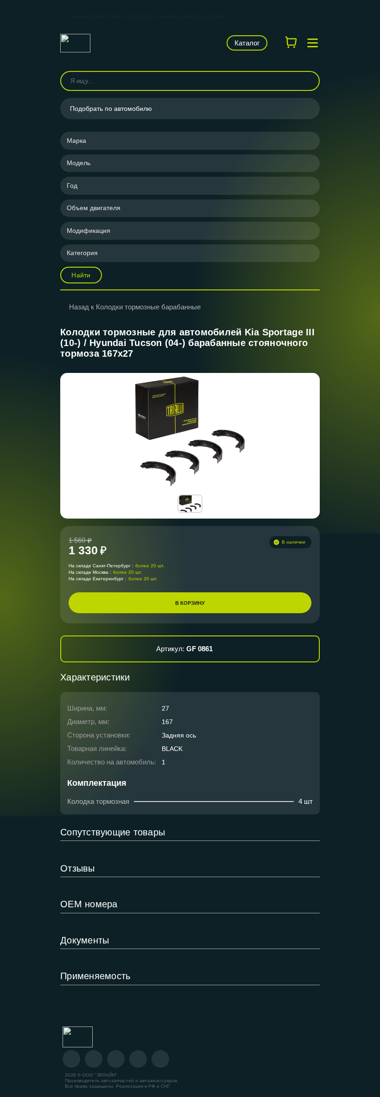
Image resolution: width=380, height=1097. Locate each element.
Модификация (88, 230)
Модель (78, 163)
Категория (82, 253)
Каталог (247, 43)
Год (72, 185)
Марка (76, 140)
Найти (80, 275)
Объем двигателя (93, 208)
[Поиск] (309, 81)
